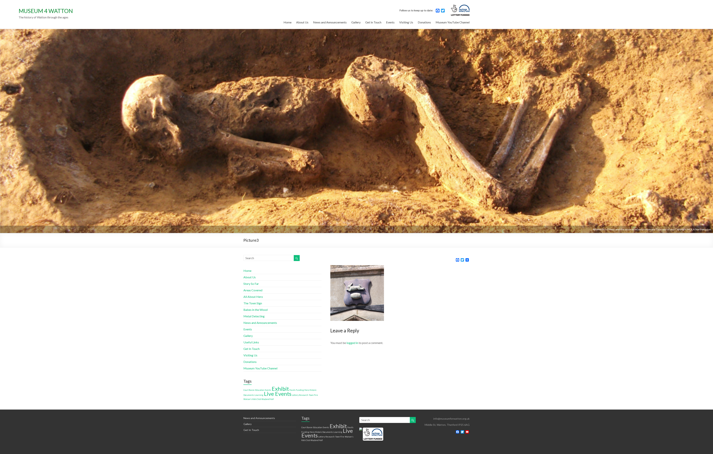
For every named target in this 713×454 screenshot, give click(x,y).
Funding (300, 390)
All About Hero (253, 296)
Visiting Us (406, 22)
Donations (424, 22)
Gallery (356, 22)
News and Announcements (330, 22)
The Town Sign (252, 303)
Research (303, 395)
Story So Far (251, 283)
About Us (302, 22)
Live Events (277, 393)
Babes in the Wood (255, 309)
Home (288, 22)
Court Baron (249, 390)
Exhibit (280, 388)
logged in (352, 342)
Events (390, 22)
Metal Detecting (254, 316)
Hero (306, 390)
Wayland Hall (267, 399)
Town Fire (313, 395)
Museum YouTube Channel (453, 22)
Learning (259, 395)
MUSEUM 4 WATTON (46, 10)
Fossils (292, 390)
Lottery (295, 395)
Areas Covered (252, 290)
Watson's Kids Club (252, 399)
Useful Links (251, 342)
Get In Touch (373, 22)
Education (259, 390)
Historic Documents (324, 432)
